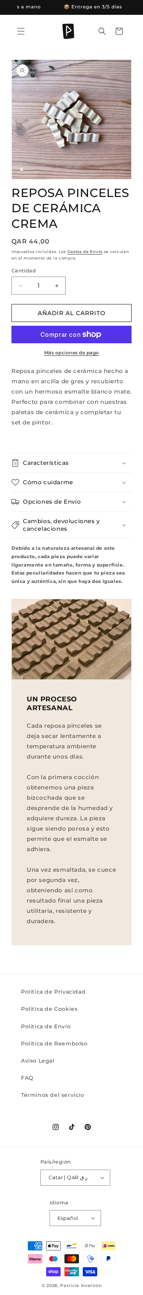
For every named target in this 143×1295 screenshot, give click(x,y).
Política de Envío (46, 1026)
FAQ (27, 1077)
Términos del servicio (52, 1095)
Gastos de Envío (85, 251)
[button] (21, 31)
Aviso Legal (38, 1060)
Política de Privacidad (53, 991)
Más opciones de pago (71, 352)
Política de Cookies (49, 1008)
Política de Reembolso (54, 1043)
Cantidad (23, 270)
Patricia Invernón (80, 1285)
